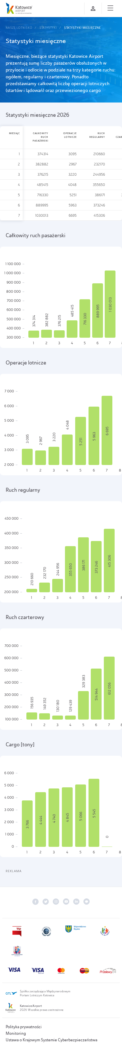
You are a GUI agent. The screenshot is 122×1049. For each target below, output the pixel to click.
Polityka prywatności (24, 1026)
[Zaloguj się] (93, 9)
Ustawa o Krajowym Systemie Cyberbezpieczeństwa (51, 1039)
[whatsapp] (86, 901)
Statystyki (48, 28)
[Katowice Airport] (19, 8)
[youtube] (66, 901)
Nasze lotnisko (19, 28)
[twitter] (46, 901)
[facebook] (35, 901)
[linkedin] (76, 901)
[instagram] (56, 901)
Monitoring (16, 1033)
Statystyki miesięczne (82, 28)
